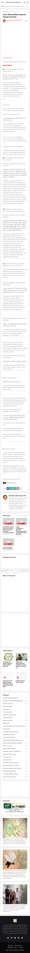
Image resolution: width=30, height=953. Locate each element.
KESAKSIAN (15, 723)
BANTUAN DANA (15, 706)
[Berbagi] (26, 21)
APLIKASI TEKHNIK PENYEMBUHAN (15, 701)
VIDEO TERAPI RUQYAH (15, 777)
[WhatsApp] (14, 488)
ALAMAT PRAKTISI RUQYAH (15, 698)
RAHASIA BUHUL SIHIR (15, 754)
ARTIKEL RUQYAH (14, 11)
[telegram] (22, 938)
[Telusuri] (28, 2)
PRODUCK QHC (15, 746)
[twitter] (11, 938)
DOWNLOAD (15, 709)
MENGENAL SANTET (15, 734)
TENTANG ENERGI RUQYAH (15, 774)
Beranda (5, 11)
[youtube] (15, 938)
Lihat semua (23, 515)
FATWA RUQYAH (15, 712)
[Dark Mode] (24, 2)
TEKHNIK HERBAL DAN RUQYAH (15, 768)
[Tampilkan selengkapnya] (21, 488)
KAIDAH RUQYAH (15, 720)
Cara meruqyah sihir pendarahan (8, 548)
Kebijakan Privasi (12, 947)
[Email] (17, 488)
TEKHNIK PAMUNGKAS (15, 771)
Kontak (21, 947)
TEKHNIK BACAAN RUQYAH (15, 763)
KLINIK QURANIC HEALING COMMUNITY (15, 726)
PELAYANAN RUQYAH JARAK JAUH (15, 740)
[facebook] (8, 938)
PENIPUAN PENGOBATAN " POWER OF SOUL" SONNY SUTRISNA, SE (21, 664)
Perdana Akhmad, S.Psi (17, 496)
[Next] (28, 6)
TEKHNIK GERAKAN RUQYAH (15, 765)
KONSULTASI (15, 729)
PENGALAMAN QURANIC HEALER (15, 743)
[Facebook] (7, 488)
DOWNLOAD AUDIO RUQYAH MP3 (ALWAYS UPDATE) (7, 664)
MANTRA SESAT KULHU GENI (20, 681)
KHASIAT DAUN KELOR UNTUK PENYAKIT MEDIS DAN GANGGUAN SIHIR (13, 6)
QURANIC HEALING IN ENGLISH (15, 751)
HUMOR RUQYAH (15, 717)
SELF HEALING (15, 757)
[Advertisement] (15, 40)
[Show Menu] (2, 2)
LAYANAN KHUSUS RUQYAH (15, 732)
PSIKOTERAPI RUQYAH (15, 748)
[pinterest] (18, 938)
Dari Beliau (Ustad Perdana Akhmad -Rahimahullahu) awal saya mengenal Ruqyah (8, 529)
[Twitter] (11, 488)
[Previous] (26, 6)
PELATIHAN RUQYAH (15, 737)
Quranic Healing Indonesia (16, 950)
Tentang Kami (18, 945)
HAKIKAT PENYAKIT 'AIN (15, 715)
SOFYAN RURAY (15, 760)
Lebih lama (25, 570)
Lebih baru (5, 570)
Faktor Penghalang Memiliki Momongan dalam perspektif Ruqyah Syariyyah (21, 530)
